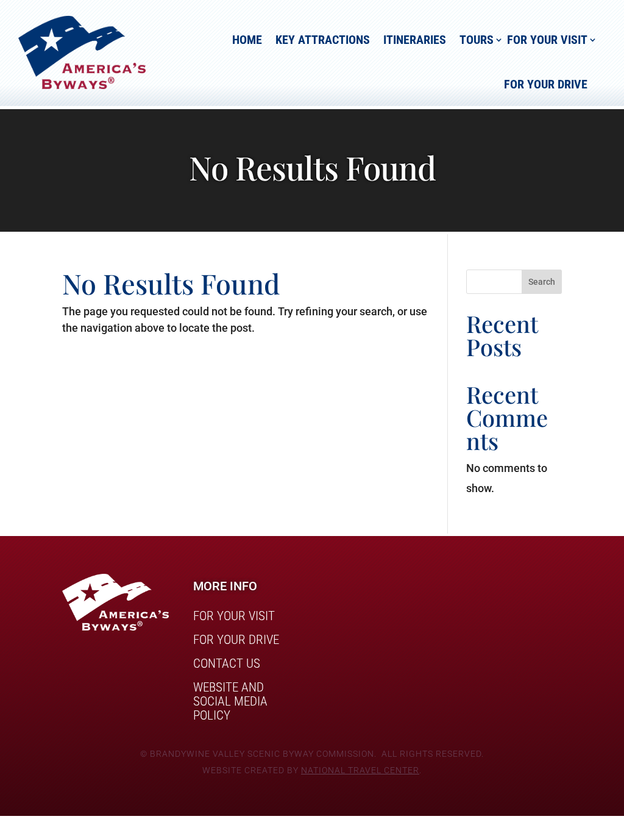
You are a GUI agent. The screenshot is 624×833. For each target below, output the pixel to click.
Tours (476, 39)
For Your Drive (545, 84)
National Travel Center (360, 770)
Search (541, 282)
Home (247, 39)
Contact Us (226, 664)
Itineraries (414, 39)
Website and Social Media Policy (230, 702)
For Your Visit (547, 39)
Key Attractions (322, 39)
